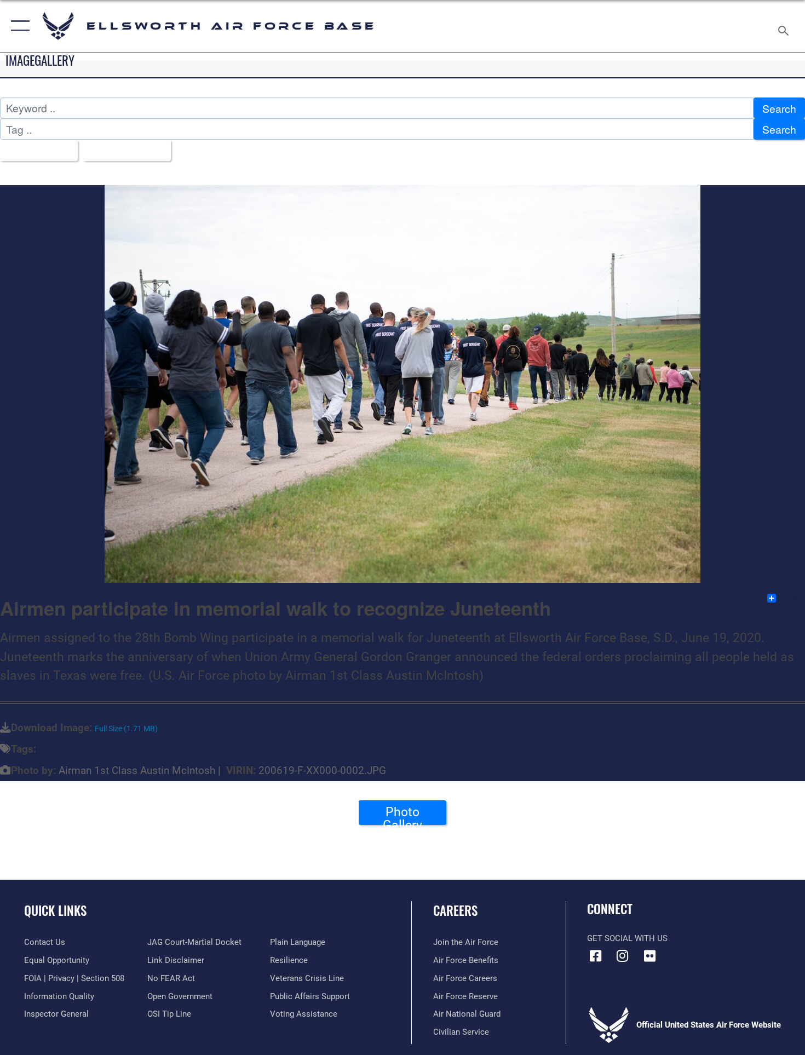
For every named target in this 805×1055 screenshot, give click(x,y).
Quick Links (55, 910)
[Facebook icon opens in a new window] (595, 956)
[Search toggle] (785, 26)
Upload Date (123, 150)
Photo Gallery (402, 814)
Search (779, 108)
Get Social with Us (627, 938)
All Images (35, 150)
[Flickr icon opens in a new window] (649, 956)
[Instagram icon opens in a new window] (622, 956)
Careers (455, 910)
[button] (18, 26)
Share (791, 598)
